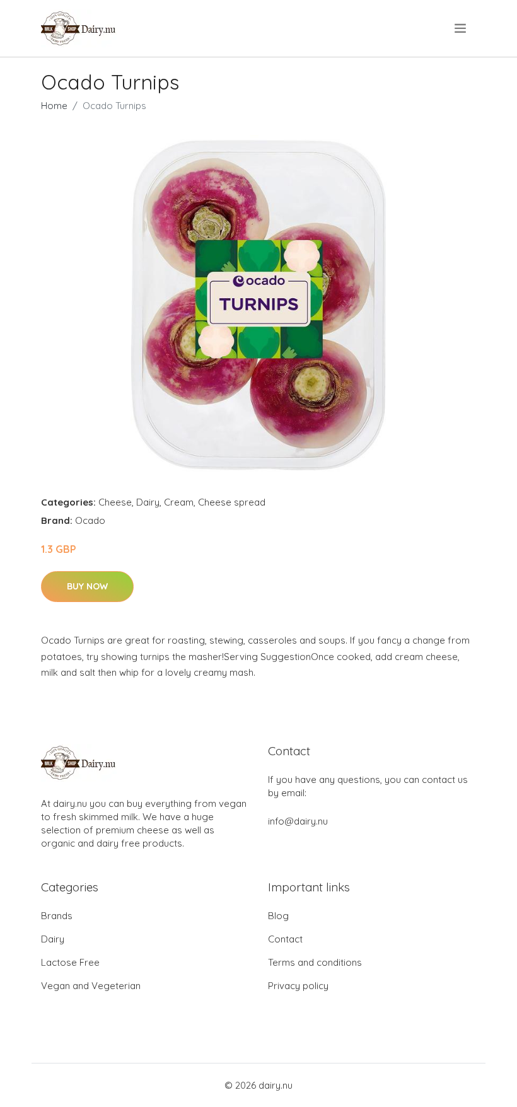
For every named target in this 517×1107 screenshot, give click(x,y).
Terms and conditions (315, 962)
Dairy (148, 502)
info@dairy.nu (298, 821)
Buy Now (87, 586)
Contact (285, 939)
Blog (278, 916)
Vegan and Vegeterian (91, 986)
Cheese (115, 502)
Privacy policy (298, 986)
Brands (57, 916)
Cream (179, 502)
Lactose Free (70, 962)
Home (54, 106)
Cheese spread (231, 502)
